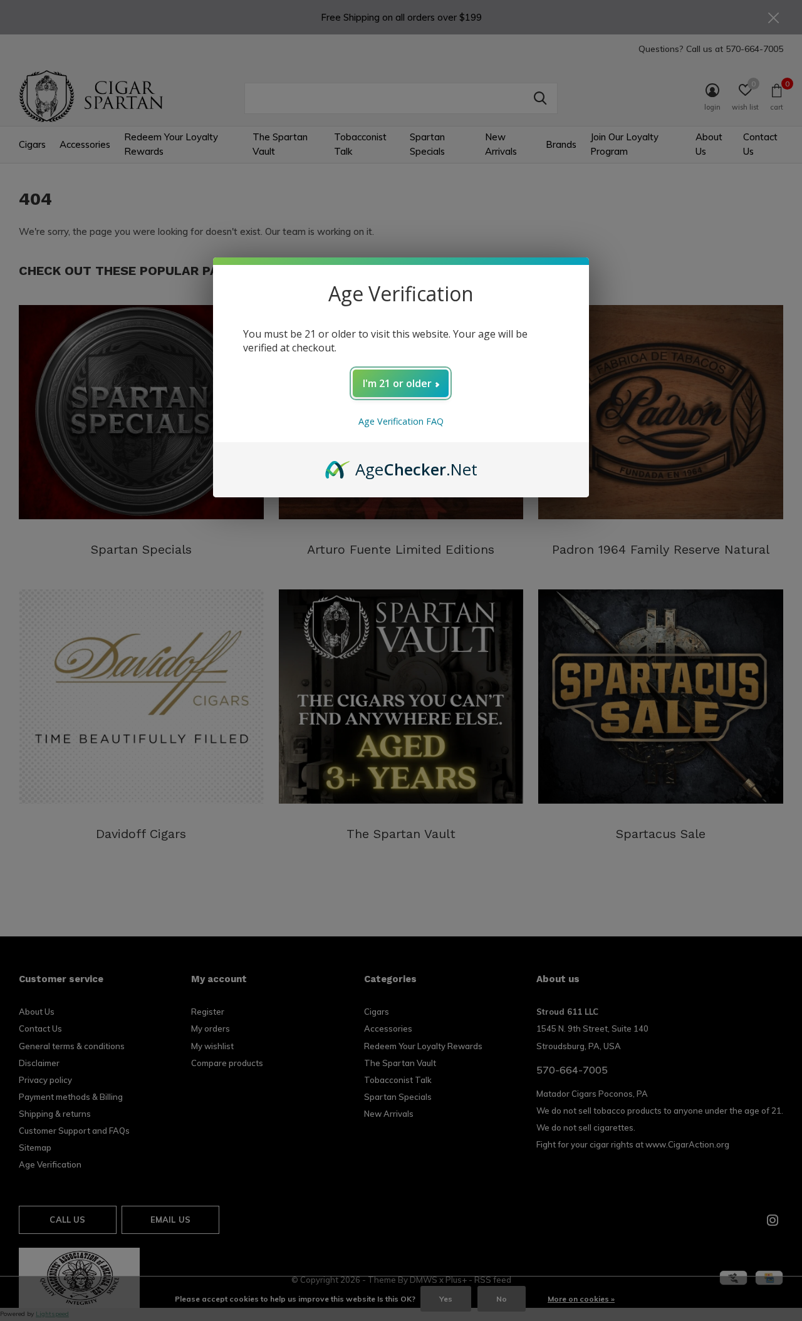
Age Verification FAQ (401, 421)
